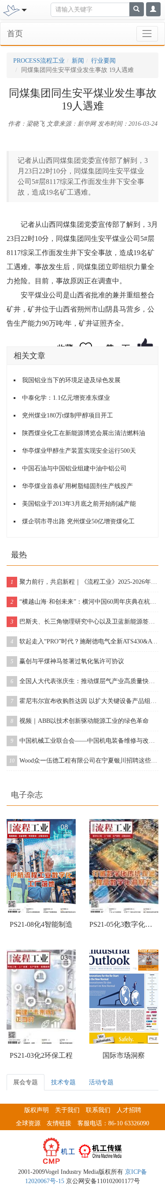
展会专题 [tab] (25, 1082)
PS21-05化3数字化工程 (124, 924)
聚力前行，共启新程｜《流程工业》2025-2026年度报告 (84, 582)
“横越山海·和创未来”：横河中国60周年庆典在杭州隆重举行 (84, 601)
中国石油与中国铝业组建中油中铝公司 (74, 468)
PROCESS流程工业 (39, 60)
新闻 (78, 60)
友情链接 (59, 1123)
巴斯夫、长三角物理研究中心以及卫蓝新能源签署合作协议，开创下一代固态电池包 (84, 621)
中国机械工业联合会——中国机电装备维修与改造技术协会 (84, 740)
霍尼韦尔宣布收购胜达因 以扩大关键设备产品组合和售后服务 (84, 701)
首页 (15, 33)
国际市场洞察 (124, 1055)
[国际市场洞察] (124, 997)
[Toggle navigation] (147, 33)
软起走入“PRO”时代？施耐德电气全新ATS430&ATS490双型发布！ (84, 641)
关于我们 (67, 1110)
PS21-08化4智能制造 (41, 924)
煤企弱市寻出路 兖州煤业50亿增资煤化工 (78, 521)
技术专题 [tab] (63, 1082)
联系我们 (98, 1110)
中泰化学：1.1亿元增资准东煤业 (66, 398)
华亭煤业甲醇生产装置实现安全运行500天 (79, 450)
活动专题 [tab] (101, 1082)
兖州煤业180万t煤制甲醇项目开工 (67, 415)
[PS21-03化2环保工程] (41, 997)
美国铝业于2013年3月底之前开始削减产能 (79, 503)
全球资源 (28, 1123)
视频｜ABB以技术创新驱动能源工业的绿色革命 (80, 721)
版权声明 (36, 1110)
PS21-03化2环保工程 (41, 1055)
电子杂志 (27, 794)
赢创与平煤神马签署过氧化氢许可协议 (67, 661)
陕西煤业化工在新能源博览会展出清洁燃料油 (83, 433)
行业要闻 (103, 60)
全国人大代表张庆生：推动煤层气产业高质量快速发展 (84, 681)
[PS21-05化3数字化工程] (124, 866)
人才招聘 (129, 1110)
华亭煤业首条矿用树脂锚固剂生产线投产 (77, 486)
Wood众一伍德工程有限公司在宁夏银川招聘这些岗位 (83, 760)
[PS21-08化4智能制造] (41, 866)
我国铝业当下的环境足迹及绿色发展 (71, 380)
